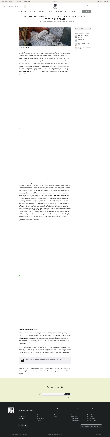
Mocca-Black (30, 196)
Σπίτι (28, 47)
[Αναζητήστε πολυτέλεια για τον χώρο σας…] (25, 6)
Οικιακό (39, 408)
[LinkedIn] (25, 425)
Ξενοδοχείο (56, 408)
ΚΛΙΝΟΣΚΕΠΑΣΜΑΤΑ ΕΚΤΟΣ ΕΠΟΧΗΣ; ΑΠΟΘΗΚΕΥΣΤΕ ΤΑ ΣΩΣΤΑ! (84, 43)
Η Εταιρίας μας (90, 408)
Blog (41, 21)
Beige (44, 200)
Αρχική (37, 21)
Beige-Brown (24, 196)
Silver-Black (36, 196)
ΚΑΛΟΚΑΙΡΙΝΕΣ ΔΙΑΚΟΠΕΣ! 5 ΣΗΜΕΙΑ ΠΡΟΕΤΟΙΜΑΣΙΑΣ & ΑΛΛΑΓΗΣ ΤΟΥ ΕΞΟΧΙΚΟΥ (84, 39)
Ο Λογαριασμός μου (75, 408)
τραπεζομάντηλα (25, 71)
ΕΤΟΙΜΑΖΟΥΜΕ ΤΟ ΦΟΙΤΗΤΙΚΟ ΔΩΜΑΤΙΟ (84, 35)
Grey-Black (27, 205)
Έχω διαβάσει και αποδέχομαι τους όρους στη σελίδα (56, 397)
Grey (42, 200)
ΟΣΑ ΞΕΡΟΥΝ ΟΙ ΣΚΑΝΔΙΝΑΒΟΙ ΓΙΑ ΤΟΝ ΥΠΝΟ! (84, 47)
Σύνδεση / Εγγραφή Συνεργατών (91, 426)
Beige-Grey (21, 205)
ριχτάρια (25, 193)
